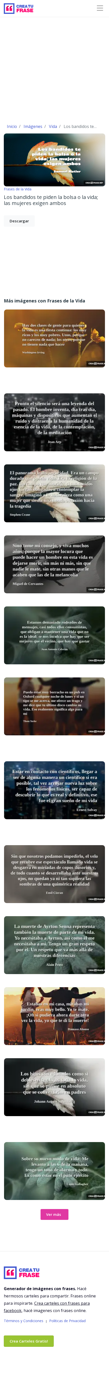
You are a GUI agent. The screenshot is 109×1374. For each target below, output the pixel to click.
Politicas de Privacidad (67, 1320)
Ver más (53, 1214)
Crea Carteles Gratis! (29, 1341)
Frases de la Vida (17, 189)
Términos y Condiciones (23, 1320)
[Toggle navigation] (99, 8)
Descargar (19, 220)
